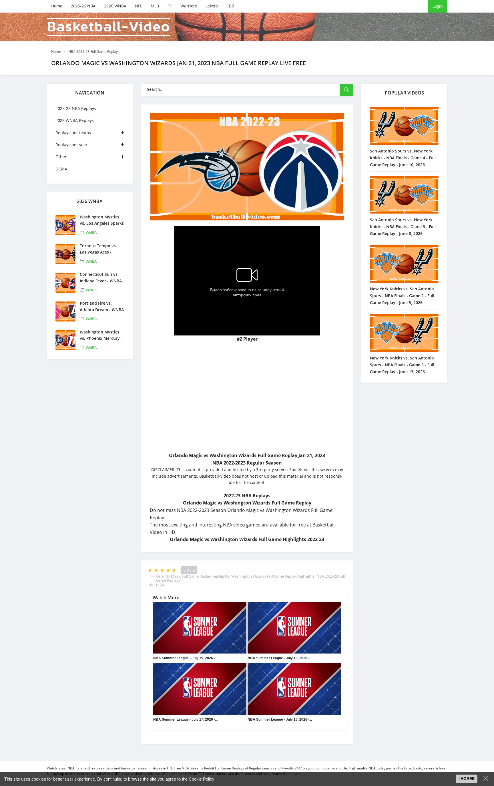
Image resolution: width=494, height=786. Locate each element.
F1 (170, 6)
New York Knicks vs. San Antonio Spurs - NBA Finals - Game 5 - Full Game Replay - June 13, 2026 (402, 364)
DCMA (61, 169)
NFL (138, 6)
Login (438, 6)
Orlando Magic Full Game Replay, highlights (192, 576)
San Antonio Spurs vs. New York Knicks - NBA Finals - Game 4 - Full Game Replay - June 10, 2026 (403, 157)
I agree (467, 778)
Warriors (188, 6)
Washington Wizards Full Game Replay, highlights (272, 576)
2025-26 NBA (83, 6)
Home (56, 6)
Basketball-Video (108, 27)
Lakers (212, 6)
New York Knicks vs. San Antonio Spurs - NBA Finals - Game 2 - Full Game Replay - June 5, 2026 (402, 295)
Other (61, 156)
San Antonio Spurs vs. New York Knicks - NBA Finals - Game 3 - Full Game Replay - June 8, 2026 (403, 226)
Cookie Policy (201, 779)
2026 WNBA (115, 6)
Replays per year (71, 144)
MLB (155, 6)
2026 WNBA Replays (74, 120)
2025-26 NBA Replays (75, 108)
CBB (230, 6)
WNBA (91, 232)
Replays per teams (73, 132)
